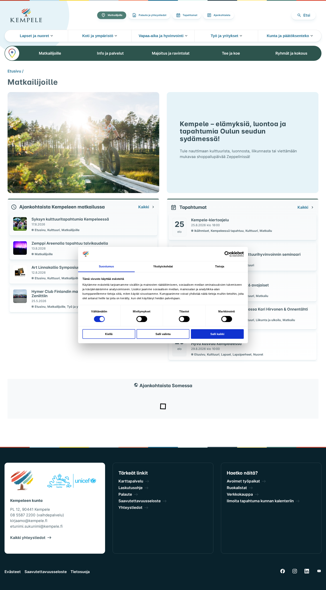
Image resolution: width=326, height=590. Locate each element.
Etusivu (40, 230)
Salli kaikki (217, 334)
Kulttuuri (54, 230)
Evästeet (13, 571)
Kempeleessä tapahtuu (227, 231)
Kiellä (108, 334)
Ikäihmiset (202, 231)
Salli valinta (163, 334)
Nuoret (258, 354)
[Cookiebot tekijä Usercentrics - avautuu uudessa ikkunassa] (227, 254)
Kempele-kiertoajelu (210, 220)
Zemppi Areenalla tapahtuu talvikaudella (70, 243)
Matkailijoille (70, 230)
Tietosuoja (80, 571)
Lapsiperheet (242, 354)
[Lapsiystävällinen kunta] (71, 481)
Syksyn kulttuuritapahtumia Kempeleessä (70, 219)
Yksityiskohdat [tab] (163, 266)
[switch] (141, 319)
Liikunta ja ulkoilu (269, 320)
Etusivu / (16, 71)
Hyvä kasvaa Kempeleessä (216, 343)
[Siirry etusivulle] (26, 15)
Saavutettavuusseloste (46, 571)
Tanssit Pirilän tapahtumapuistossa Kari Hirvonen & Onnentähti (249, 309)
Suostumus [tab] (106, 266)
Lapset (226, 354)
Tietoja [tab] (219, 266)
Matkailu (266, 231)
